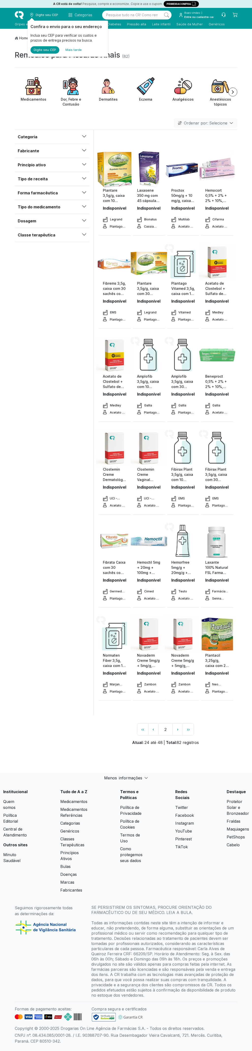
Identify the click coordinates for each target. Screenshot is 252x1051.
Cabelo (233, 844)
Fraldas (233, 821)
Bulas (65, 866)
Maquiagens (238, 829)
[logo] (19, 15)
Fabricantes (71, 890)
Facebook (184, 815)
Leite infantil (161, 24)
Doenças (68, 874)
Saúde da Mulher (189, 24)
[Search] (167, 15)
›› (188, 729)
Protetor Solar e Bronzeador (238, 807)
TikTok (181, 846)
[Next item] (232, 92)
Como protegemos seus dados (131, 854)
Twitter (181, 807)
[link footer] (104, 1017)
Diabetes (114, 24)
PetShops (236, 837)
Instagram (184, 823)
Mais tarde (73, 50)
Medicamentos (73, 801)
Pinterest (183, 838)
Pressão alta (136, 24)
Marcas (67, 882)
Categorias (70, 823)
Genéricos (217, 24)
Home (24, 38)
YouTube (183, 831)
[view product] (114, 169)
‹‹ (142, 729)
